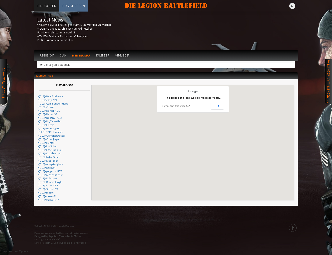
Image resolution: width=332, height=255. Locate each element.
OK (217, 106)
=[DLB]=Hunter (46, 143)
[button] (219, 189)
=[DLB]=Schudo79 (48, 189)
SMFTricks (76, 236)
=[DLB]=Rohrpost (47, 178)
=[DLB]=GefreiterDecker (51, 135)
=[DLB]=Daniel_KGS (49, 110)
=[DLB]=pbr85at (46, 167)
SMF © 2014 (52, 226)
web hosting (74, 233)
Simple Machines (66, 226)
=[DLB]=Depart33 (47, 114)
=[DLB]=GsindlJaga (48, 139)
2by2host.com (62, 233)
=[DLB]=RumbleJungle (50, 182)
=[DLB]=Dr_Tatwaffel (49, 121)
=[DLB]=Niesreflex (48, 160)
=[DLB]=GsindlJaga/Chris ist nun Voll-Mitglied (65, 28)
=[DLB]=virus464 (47, 196)
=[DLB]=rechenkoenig (50, 175)
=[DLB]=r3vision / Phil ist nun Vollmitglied (62, 36)
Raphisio (53, 236)
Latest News (50, 19)
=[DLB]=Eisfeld (46, 125)
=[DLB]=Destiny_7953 (50, 118)
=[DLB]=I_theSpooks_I (50, 150)
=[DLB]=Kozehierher (49, 153)
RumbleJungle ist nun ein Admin (56, 32)
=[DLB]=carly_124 (47, 100)
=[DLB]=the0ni (46, 192)
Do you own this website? (176, 106)
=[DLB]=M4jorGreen (49, 157)
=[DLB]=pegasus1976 (50, 171)
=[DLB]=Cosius (46, 107)
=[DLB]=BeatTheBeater (51, 96)
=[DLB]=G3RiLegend (49, 128)
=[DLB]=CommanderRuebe (53, 103)
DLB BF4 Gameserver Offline (55, 40)
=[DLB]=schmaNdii (48, 185)
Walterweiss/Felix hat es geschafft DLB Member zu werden (74, 25)
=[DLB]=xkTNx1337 (48, 200)
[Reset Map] (100, 93)
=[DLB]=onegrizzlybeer (51, 164)
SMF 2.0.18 (39, 226)
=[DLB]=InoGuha (47, 146)
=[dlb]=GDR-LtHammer (50, 132)
